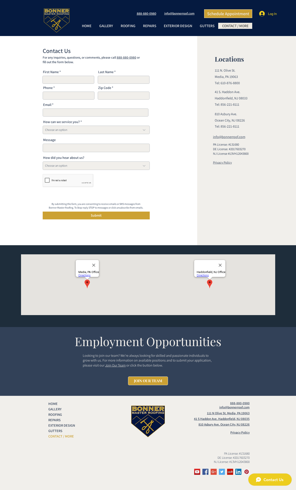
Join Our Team (115, 365)
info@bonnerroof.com (179, 13)
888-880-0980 (126, 57)
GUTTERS (55, 431)
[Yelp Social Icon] (230, 472)
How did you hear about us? (63, 157)
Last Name (106, 72)
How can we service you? (61, 122)
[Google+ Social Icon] (214, 472)
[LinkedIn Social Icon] (238, 472)
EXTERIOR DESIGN (61, 425)
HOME (53, 403)
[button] (128, 26)
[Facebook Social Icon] (205, 472)
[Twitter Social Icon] (222, 472)
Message (49, 140)
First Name (51, 72)
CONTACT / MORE (61, 436)
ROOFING (55, 414)
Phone (48, 88)
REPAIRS (54, 420)
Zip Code (104, 88)
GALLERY (55, 409)
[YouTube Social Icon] (197, 472)
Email (47, 105)
